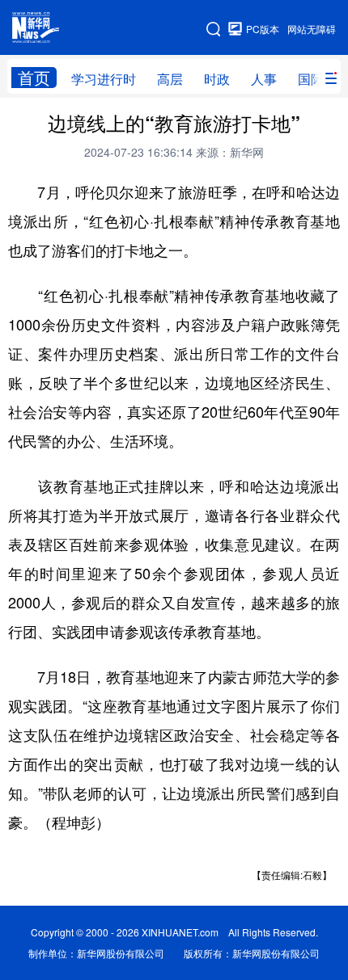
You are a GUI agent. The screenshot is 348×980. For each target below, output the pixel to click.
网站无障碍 (311, 29)
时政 (217, 78)
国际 (311, 78)
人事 (264, 78)
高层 (170, 78)
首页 (34, 77)
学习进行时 (103, 78)
